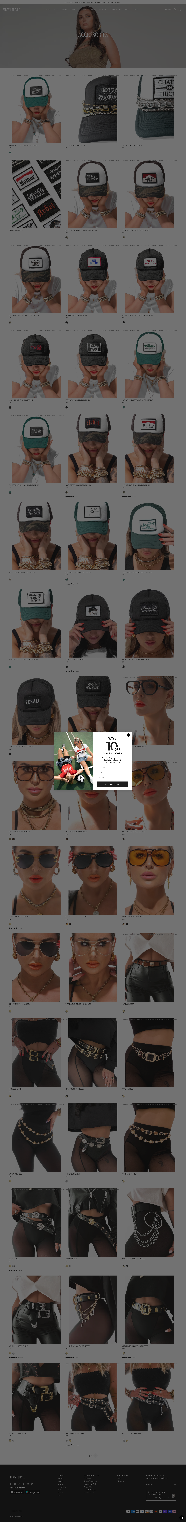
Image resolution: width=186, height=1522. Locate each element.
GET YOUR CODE (112, 784)
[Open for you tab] (181, 1517)
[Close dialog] (128, 735)
